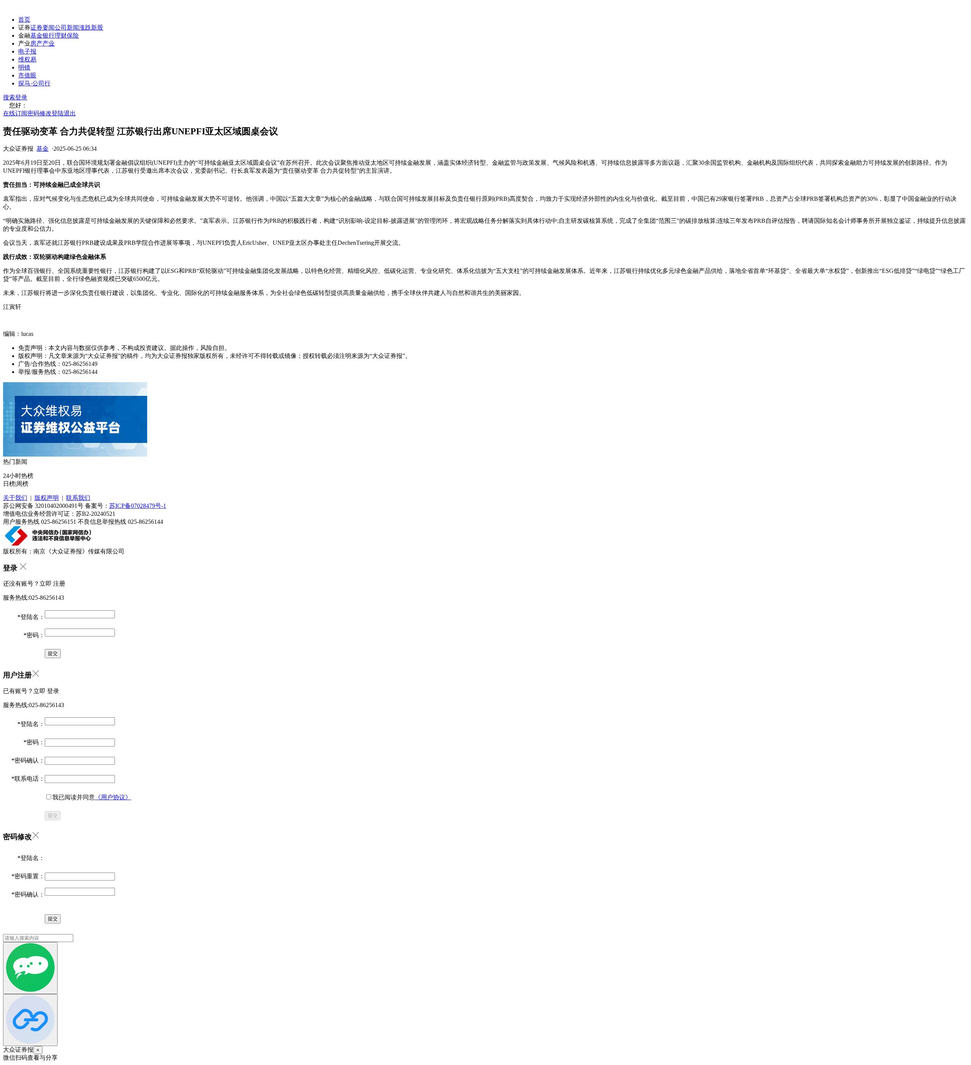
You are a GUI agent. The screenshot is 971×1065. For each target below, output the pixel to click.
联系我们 (78, 498)
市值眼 (27, 75)
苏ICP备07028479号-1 (137, 506)
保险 (73, 35)
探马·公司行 (34, 83)
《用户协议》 (113, 797)
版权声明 (47, 498)
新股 (97, 27)
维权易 (27, 59)
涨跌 (85, 27)
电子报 (27, 51)
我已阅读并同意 (91, 797)
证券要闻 (42, 27)
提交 (53, 815)
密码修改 (39, 113)
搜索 (9, 97)
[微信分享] (30, 968)
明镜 (24, 67)
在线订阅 (15, 113)
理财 (61, 35)
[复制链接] (30, 1020)
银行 (48, 35)
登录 (21, 97)
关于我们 (15, 498)
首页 (24, 19)
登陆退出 (64, 113)
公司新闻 (67, 27)
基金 (36, 35)
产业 (48, 43)
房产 (36, 43)
